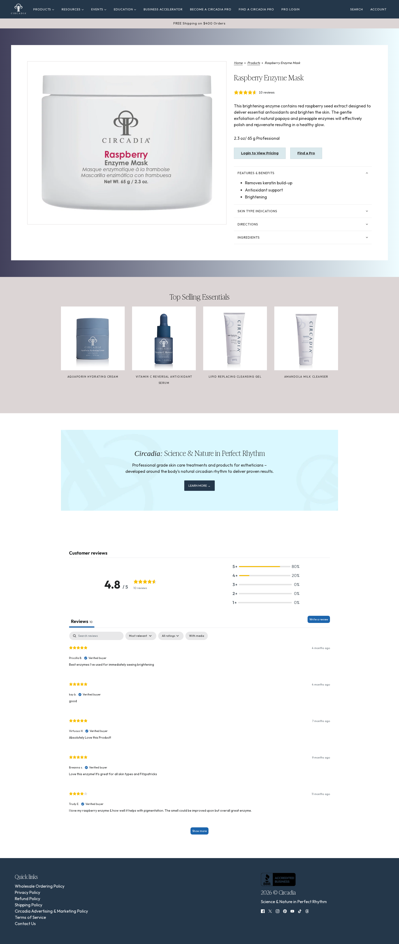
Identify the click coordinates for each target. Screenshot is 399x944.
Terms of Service (30, 917)
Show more (199, 831)
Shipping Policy (28, 905)
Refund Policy (27, 898)
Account (378, 9)
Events (97, 9)
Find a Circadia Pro (256, 9)
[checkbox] (196, 636)
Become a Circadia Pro (210, 9)
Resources (72, 9)
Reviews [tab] (82, 621)
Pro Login (290, 9)
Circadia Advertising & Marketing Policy (51, 911)
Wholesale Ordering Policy (39, 886)
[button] (266, 566)
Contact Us (25, 923)
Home (238, 63)
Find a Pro (306, 153)
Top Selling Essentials (199, 296)
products (253, 63)
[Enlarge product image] (127, 143)
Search (356, 9)
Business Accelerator (163, 9)
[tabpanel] (199, 735)
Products (42, 9)
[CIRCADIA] (18, 9)
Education (124, 9)
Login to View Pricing (259, 153)
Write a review (318, 619)
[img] (262, 911)
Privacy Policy (27, 892)
